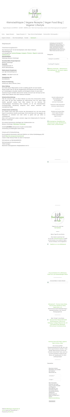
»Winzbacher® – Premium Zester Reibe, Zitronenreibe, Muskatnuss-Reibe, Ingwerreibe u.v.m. (57, 305)
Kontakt (26, 37)
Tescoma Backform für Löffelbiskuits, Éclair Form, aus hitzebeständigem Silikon (58, 273)
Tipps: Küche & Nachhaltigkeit (35, 34)
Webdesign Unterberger (19, 124)
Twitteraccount (6, 54)
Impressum (33, 37)
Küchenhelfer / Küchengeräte (50, 34)
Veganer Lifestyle (6, 37)
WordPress (10, 411)
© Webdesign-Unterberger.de (12, 408)
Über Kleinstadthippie (18, 37)
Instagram (24, 53)
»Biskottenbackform (59, 238)
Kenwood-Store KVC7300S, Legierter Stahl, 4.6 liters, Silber (58, 342)
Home (3, 34)
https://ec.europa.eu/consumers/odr (14, 136)
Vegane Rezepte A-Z (21, 34)
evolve (3, 410)
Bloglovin (35, 53)
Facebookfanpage (16, 53)
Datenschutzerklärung (54, 398)
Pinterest (29, 53)
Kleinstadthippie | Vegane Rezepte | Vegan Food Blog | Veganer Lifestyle (35, 23)
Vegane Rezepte (10, 34)
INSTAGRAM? (57, 228)
